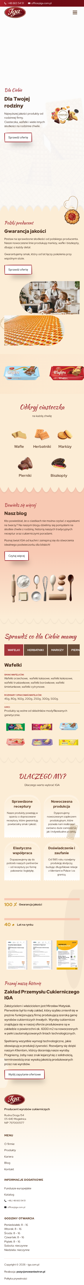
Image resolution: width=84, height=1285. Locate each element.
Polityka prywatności (15, 1278)
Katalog (9, 1194)
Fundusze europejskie (17, 1188)
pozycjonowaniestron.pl (31, 1271)
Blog (7, 1163)
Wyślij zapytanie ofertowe (24, 1074)
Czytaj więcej (16, 556)
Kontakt (9, 1169)
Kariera (8, 1156)
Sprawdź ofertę (18, 137)
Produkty (10, 1150)
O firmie (9, 1144)
